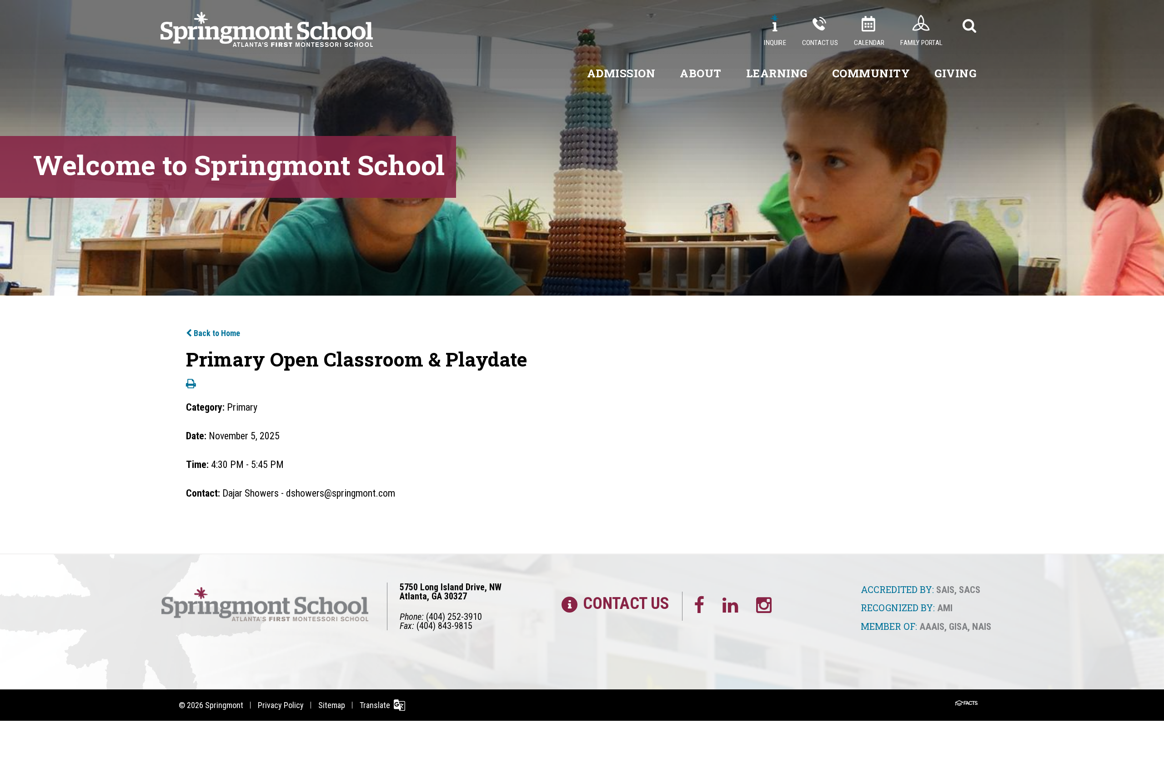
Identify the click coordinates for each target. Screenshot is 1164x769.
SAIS (945, 589)
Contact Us (820, 43)
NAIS (981, 626)
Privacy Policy (281, 705)
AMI (945, 608)
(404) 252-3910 (454, 616)
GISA (958, 626)
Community (871, 73)
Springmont (224, 705)
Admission (621, 73)
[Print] (191, 384)
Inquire (775, 43)
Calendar (869, 43)
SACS (969, 589)
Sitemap (331, 705)
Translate (375, 705)
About (701, 73)
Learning (777, 73)
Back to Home (216, 333)
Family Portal (921, 43)
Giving (955, 73)
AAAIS (931, 626)
